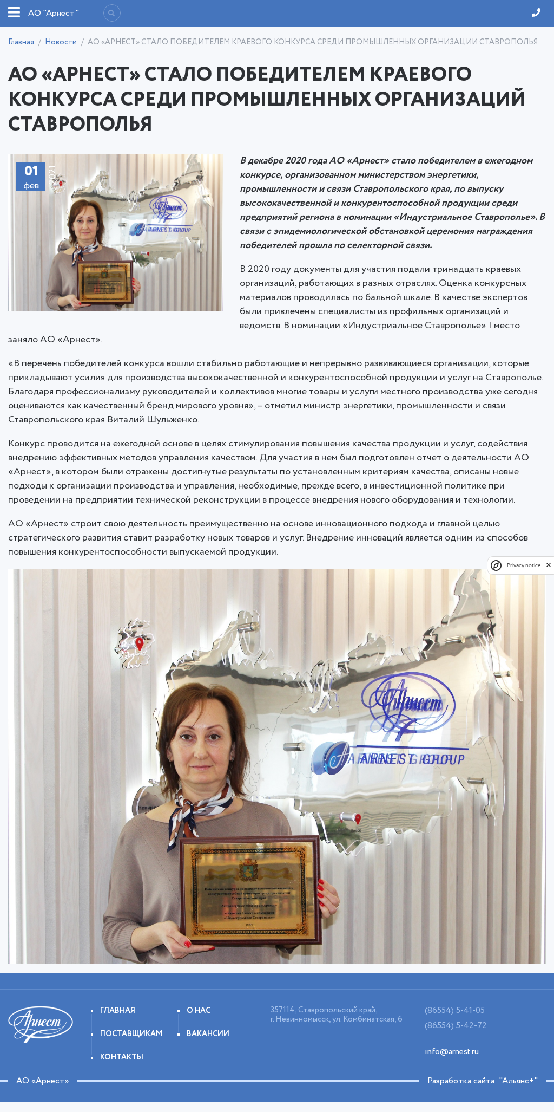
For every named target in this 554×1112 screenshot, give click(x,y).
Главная (21, 42)
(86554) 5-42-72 (456, 1025)
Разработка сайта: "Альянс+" (482, 1081)
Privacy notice (523, 565)
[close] (548, 565)
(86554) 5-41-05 (455, 1010)
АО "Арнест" (53, 13)
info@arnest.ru (452, 1051)
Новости (61, 42)
